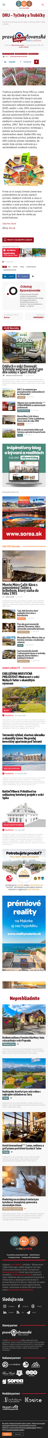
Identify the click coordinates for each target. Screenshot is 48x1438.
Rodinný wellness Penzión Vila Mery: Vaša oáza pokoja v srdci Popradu (23, 1039)
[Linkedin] (4, 1312)
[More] (36, 62)
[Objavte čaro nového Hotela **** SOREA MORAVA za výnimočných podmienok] (8, 406)
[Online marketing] (11, 1369)
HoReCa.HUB (10, 597)
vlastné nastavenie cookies (15, 1430)
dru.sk (13, 224)
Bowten (7, 317)
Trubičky (15, 266)
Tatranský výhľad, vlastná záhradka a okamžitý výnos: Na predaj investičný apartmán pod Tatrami (23, 738)
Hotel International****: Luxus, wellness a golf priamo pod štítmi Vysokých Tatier (23, 1147)
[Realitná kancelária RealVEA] (26, 1369)
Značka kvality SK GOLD (21, 53)
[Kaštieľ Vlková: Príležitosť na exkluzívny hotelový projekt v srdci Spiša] (24, 814)
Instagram (11, 1306)
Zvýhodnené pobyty (23, 410)
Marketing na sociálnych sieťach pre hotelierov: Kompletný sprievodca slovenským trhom (20, 1202)
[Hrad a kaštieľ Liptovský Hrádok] (12, 1378)
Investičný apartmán (12, 768)
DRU (9, 266)
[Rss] (18, 1312)
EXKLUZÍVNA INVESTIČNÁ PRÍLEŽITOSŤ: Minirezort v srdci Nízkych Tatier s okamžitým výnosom (20, 678)
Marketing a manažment (12, 1209)
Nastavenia (18, 1434)
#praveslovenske (18, 45)
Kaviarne (20, 424)
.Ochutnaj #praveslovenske (18, 56)
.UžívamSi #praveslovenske (14, 375)
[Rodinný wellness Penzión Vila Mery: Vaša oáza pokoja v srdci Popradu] (24, 1019)
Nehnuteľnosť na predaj (13, 825)
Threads (39, 1306)
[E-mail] (28, 1312)
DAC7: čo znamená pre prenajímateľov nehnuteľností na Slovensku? (31, 391)
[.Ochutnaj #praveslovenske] (3, 56)
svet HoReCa (16, 1264)
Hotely (20, 435)
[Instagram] (4, 1306)
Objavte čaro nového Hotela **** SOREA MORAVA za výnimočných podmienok (31, 405)
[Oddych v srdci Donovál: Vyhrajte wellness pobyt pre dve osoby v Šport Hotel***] (24, 347)
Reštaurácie (21, 618)
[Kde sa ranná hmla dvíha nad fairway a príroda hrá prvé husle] (8, 433)
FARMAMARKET (38, 317)
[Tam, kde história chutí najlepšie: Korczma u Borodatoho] (8, 614)
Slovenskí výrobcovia (14, 22)
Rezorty (20, 645)
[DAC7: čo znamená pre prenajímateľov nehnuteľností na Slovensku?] (8, 392)
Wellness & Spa (9, 1044)
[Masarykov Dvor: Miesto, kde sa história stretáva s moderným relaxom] (8, 640)
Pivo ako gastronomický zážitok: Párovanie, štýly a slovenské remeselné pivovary (30, 626)
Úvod (4, 22)
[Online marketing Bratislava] (12, 1404)
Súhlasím (7, 1434)
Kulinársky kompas (23, 632)
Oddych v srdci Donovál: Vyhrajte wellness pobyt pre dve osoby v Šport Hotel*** (22, 369)
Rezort (6, 710)
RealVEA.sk (9, 715)
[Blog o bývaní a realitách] (31, 1378)
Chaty (5, 1098)
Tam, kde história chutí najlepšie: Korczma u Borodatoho (27, 613)
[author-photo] (3, 375)
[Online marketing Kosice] (33, 1404)
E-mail (34, 1312)
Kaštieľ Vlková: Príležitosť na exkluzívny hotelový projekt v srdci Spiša (23, 794)
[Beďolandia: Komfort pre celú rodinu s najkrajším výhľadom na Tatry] (24, 1073)
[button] (42, 5)
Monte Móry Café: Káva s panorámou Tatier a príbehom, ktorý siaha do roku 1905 (31, 418)
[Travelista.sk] (10, 1412)
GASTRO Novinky (11, 546)
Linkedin (11, 1312)
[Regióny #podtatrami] (35, 1369)
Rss (23, 1312)
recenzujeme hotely (21, 1274)
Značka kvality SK (33, 53)
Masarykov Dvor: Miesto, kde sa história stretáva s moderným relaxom (31, 639)
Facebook (25, 1306)
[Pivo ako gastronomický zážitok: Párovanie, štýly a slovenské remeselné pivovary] (8, 627)
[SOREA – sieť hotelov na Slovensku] (12, 1386)
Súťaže (6, 361)
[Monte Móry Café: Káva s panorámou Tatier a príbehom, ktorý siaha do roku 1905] (8, 419)
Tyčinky (22, 266)
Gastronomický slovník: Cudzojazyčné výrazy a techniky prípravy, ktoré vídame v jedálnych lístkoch (31, 654)
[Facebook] (18, 1306)
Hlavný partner (9, 1325)
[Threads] (33, 1306)
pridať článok (23, 47)
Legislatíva (21, 397)
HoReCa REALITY (11, 668)
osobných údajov (31, 1428)
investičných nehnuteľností (20, 1290)
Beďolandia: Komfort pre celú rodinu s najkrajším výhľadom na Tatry (21, 1093)
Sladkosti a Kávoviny (28, 22)
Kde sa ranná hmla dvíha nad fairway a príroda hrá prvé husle (31, 430)
